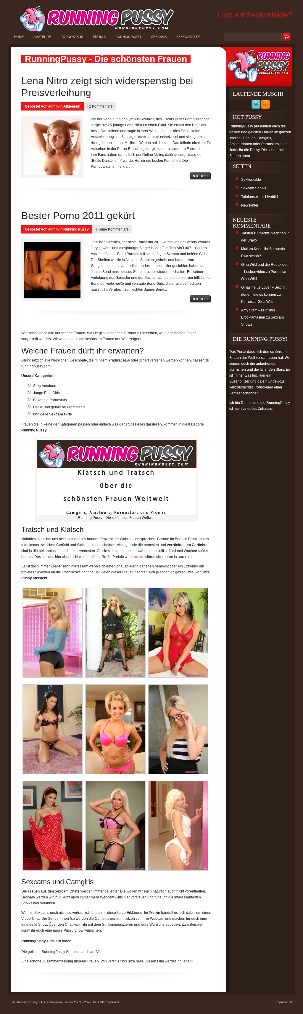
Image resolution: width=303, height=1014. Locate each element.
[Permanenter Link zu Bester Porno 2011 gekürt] (201, 299)
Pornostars (72, 37)
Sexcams (159, 37)
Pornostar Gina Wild (257, 302)
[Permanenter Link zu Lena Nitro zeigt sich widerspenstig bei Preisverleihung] (201, 176)
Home (19, 37)
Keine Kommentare (113, 229)
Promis (99, 37)
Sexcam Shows (253, 188)
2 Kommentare (101, 106)
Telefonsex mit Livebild (259, 197)
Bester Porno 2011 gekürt (78, 215)
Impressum (284, 1002)
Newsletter (249, 205)
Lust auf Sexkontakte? (255, 14)
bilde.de (137, 557)
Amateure (42, 37)
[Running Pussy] (93, 31)
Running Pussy (76, 229)
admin (53, 106)
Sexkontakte (188, 37)
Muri (244, 249)
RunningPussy (128, 37)
